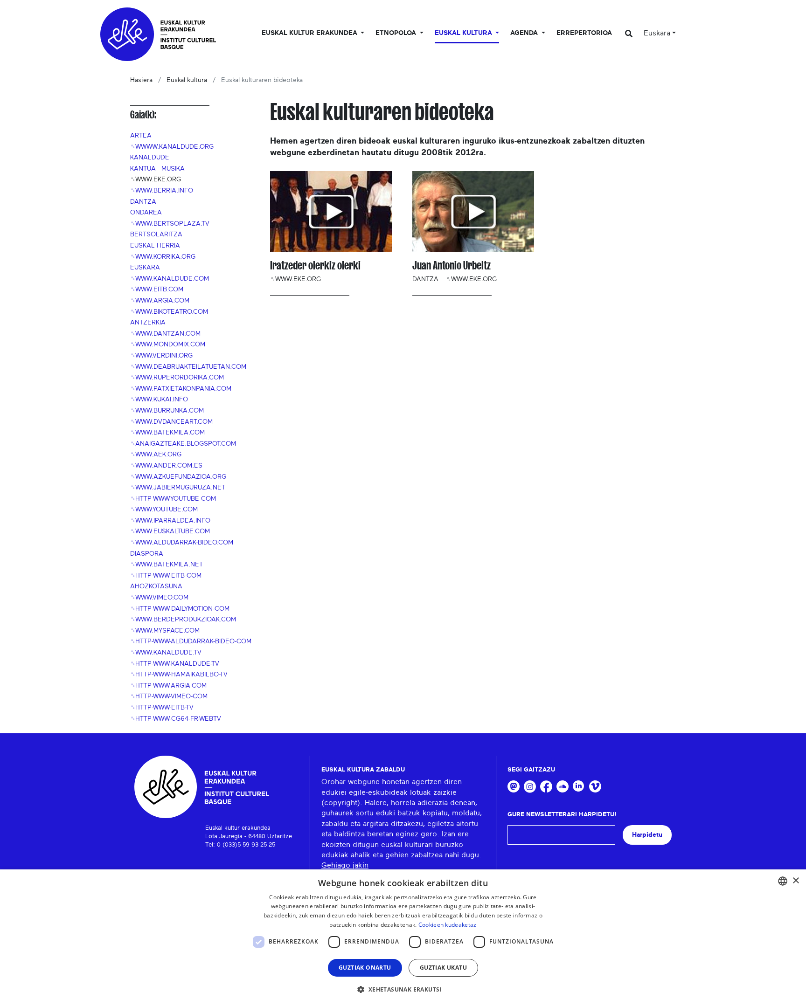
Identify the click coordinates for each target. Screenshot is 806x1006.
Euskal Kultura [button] (464, 33)
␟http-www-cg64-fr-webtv (175, 719)
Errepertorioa (584, 33)
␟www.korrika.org (162, 257)
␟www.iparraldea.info (170, 520)
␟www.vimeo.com (159, 597)
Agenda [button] (525, 33)
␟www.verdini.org (161, 355)
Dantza (143, 202)
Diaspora (146, 554)
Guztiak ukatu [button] (443, 968)
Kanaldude (149, 157)
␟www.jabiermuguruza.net (177, 487)
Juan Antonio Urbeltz (451, 265)
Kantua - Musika (157, 168)
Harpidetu (647, 834)
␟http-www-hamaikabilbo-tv (179, 674)
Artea (141, 135)
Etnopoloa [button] (396, 33)
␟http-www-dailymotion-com (179, 609)
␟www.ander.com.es (166, 465)
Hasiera (141, 80)
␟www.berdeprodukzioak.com (183, 619)
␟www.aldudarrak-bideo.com (181, 542)
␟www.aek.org (155, 454)
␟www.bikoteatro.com (169, 312)
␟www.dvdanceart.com (171, 422)
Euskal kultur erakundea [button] (310, 33)
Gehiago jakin (344, 865)
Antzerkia (148, 322)
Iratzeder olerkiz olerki (315, 265)
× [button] (795, 880)
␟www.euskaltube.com (170, 531)
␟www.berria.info (161, 190)
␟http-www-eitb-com (166, 575)
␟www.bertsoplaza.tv (169, 223)
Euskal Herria (155, 245)
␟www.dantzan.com (165, 334)
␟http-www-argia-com (168, 685)
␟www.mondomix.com (167, 344)
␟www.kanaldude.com (169, 279)
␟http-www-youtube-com (173, 499)
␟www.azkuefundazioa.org (178, 477)
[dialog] (403, 937)
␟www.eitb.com (156, 289)
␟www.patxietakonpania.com (180, 389)
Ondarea (146, 212)
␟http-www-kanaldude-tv (174, 664)
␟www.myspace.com (165, 630)
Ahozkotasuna (156, 586)
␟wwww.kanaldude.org (172, 147)
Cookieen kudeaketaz (447, 925)
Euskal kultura (187, 80)
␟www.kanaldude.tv (166, 652)
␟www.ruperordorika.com (177, 377)
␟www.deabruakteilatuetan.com (188, 367)
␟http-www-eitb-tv (162, 707)
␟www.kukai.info (159, 399)
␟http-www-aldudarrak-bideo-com (190, 641)
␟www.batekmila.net (166, 564)
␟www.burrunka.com (167, 410)
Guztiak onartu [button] (365, 968)
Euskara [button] (657, 33)
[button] (402, 989)
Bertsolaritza (156, 234)
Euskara (145, 267)
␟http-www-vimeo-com (169, 696)
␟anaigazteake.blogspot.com (183, 444)
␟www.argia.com (159, 300)
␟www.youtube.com (164, 509)
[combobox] (782, 881)
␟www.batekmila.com (167, 432)
